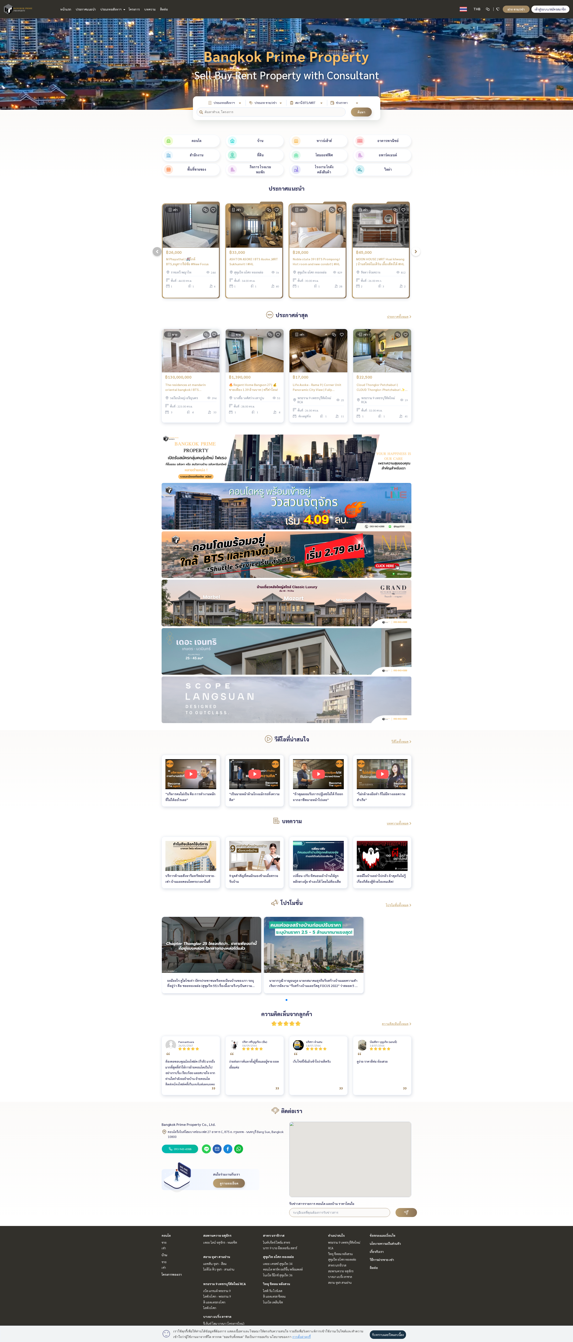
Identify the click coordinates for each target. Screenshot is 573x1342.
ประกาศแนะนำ (86, 9)
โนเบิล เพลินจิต (273, 1302)
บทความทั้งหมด (397, 823)
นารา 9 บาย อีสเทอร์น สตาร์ (280, 1248)
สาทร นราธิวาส (273, 1235)
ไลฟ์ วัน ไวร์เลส (272, 1291)
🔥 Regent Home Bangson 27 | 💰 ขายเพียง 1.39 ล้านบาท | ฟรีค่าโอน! (253, 387)
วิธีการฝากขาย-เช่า (382, 1260)
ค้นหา (361, 112)
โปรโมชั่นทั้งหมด (397, 905)
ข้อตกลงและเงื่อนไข (382, 1235)
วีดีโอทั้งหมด (399, 741)
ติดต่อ (164, 9)
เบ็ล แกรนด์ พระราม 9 (217, 1291)
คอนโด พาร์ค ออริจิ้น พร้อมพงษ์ (283, 1269)
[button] (566, 64)
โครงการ (134, 9)
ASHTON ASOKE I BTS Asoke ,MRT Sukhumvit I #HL (253, 261)
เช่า (164, 1248)
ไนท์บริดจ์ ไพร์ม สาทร (276, 1242)
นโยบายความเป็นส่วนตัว (385, 1243)
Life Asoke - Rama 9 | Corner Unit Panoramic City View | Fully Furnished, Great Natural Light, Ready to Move (317, 387)
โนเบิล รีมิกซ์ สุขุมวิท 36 (278, 1275)
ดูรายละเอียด (229, 1183)
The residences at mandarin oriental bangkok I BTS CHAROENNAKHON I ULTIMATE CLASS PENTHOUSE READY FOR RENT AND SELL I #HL (187, 387)
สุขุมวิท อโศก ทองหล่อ (278, 1257)
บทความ (150, 9)
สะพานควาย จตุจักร (217, 1235)
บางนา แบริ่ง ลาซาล (217, 1316)
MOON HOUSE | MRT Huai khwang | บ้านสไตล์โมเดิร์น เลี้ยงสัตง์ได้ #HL (380, 261)
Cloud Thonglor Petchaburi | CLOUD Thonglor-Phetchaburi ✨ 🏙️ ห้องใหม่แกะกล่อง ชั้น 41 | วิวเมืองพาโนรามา (382, 387)
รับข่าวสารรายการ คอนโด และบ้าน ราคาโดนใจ (321, 1204)
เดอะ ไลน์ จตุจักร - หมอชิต (220, 1242)
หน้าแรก (65, 9)
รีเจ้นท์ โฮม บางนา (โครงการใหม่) (223, 1323)
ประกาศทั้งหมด (397, 316)
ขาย (164, 1242)
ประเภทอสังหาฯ (111, 9)
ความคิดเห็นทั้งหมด (395, 1024)
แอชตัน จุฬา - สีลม (215, 1264)
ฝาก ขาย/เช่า (516, 9)
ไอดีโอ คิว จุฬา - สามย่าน (218, 1269)
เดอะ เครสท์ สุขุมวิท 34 (278, 1264)
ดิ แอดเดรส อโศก (214, 1302)
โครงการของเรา (172, 1274)
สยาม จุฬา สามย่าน (216, 1257)
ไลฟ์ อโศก (209, 1308)
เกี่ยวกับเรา (377, 1251)
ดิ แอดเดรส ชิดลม (274, 1296)
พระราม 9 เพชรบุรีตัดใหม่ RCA (224, 1284)
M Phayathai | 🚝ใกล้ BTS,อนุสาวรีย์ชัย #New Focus (187, 261)
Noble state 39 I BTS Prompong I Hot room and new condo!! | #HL (316, 261)
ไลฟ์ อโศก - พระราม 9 (217, 1296)
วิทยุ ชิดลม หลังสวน (276, 1284)
